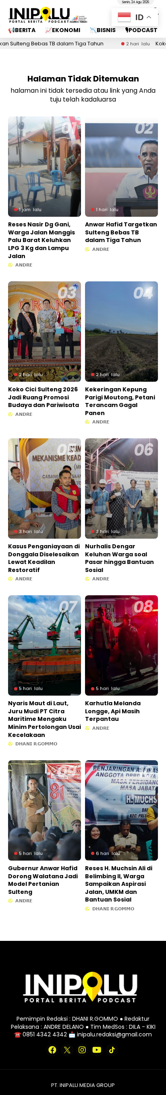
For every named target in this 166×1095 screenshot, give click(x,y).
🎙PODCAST (141, 30)
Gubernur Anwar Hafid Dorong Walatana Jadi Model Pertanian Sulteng (43, 880)
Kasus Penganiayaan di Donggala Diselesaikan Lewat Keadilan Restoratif (44, 558)
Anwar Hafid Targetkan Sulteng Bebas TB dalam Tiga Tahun (121, 232)
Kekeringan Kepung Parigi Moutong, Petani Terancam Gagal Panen (120, 401)
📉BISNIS (103, 30)
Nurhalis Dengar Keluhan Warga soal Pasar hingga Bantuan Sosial (119, 558)
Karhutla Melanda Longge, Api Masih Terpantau (113, 711)
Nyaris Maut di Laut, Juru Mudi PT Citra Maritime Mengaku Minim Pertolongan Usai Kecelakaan (44, 719)
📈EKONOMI (62, 30)
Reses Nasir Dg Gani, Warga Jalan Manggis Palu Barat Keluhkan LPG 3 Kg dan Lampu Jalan (41, 240)
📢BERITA (21, 30)
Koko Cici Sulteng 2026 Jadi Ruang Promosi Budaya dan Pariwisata (43, 397)
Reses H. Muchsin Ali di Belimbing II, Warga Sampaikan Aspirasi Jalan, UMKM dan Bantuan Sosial (118, 884)
